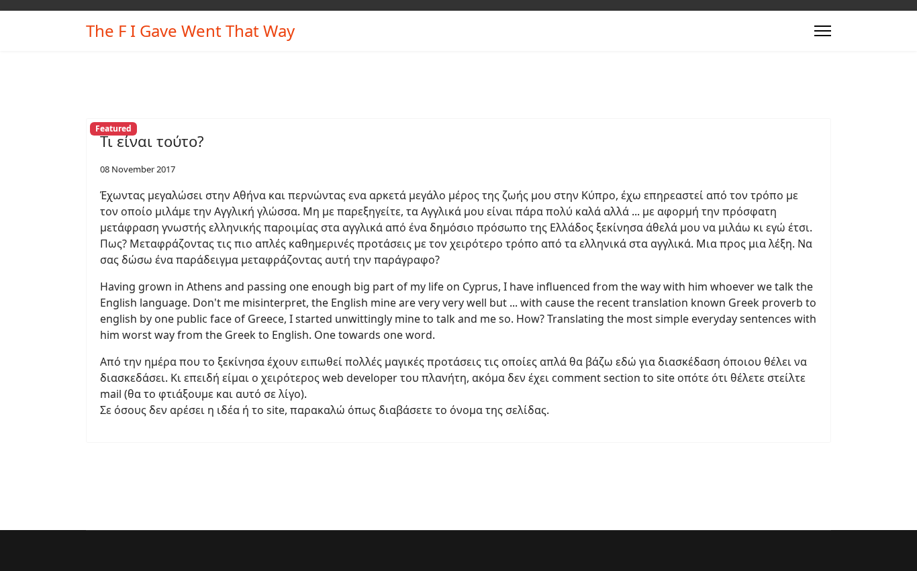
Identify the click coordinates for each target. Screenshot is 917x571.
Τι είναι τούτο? (152, 141)
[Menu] (822, 31)
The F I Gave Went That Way (190, 31)
